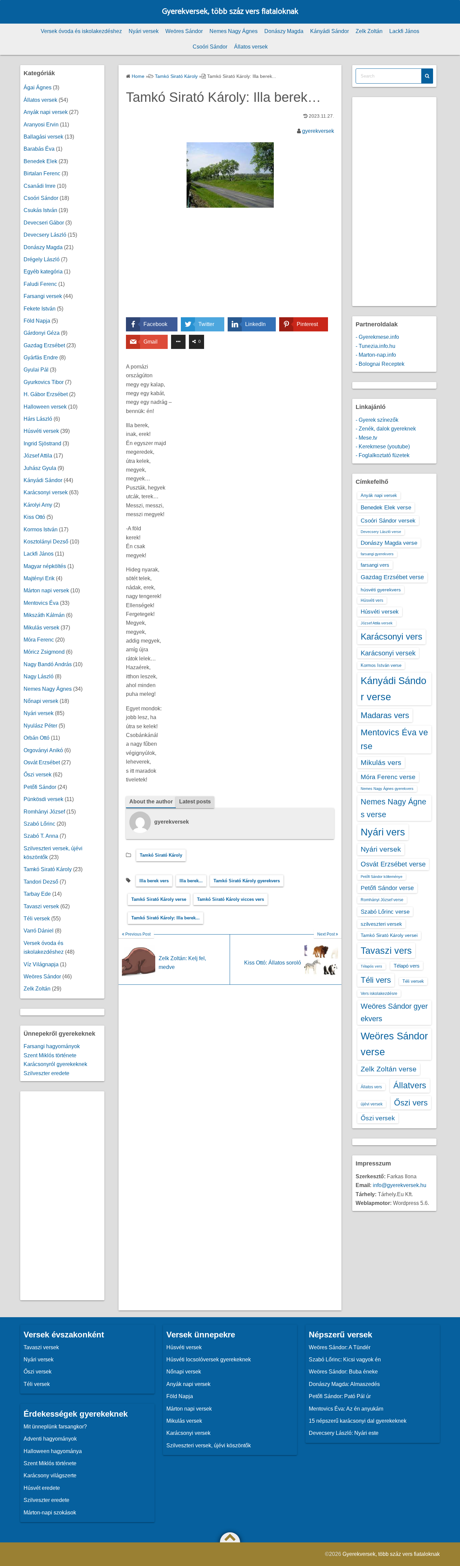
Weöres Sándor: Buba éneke (343, 1372)
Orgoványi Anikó (43, 750)
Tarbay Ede (37, 894)
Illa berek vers (154, 880)
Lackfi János (404, 31)
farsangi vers (375, 565)
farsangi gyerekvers (377, 554)
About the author (151, 801)
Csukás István (40, 210)
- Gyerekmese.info (377, 337)
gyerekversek (318, 131)
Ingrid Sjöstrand (42, 443)
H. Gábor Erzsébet (46, 394)
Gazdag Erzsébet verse (392, 577)
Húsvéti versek (41, 431)
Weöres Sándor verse (394, 1044)
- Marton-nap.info (376, 355)
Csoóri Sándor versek (388, 520)
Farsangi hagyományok (52, 1046)
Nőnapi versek (41, 701)
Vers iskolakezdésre (379, 993)
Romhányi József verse (382, 899)
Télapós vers (371, 966)
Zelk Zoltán (369, 31)
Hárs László (38, 419)
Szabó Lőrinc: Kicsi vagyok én (345, 1359)
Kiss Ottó (34, 517)
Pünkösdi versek (43, 799)
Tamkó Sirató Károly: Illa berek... (165, 917)
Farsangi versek (43, 296)
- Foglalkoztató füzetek (382, 455)
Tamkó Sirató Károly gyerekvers (246, 880)
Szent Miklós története (50, 1055)
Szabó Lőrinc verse (385, 911)
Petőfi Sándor (40, 787)
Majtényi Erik (39, 578)
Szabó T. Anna (41, 836)
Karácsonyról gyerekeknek (55, 1064)
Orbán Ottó (37, 738)
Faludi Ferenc (40, 284)
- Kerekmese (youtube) (383, 446)
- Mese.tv (366, 438)
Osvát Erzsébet (42, 762)
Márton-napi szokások (50, 1512)
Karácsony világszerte (50, 1475)
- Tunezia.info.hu (375, 346)
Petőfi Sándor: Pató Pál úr (340, 1396)
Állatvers (409, 1085)
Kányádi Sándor (329, 31)
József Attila (38, 456)
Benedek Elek (40, 161)
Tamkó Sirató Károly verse (158, 899)
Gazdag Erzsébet (44, 345)
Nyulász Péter (40, 726)
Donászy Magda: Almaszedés (344, 1384)
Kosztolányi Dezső (46, 541)
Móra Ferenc (39, 640)
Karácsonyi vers (391, 636)
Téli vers (376, 979)
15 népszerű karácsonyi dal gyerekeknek (357, 1421)
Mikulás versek (41, 627)
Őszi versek (38, 774)
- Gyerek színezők (377, 420)
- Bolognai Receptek (380, 364)
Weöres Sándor (184, 31)
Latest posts (195, 801)
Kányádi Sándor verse (393, 688)
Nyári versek (144, 31)
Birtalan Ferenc (42, 173)
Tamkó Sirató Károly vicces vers (230, 899)
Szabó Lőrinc (39, 824)
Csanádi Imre (40, 186)
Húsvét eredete (42, 1488)
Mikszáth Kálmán (44, 615)
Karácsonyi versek (46, 492)
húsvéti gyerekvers (381, 589)
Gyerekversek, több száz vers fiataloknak (230, 11)
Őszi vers (411, 1102)
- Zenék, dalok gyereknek (386, 429)
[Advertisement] (230, 267)
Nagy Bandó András (48, 664)
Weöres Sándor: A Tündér (339, 1347)
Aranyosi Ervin (41, 124)
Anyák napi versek (46, 112)
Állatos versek (251, 47)
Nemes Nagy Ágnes (233, 31)
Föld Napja (37, 321)
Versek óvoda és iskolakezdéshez (81, 31)
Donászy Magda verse (389, 543)
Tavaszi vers (386, 950)
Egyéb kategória (43, 271)
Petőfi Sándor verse (387, 888)
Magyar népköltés (45, 566)
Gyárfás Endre (41, 357)
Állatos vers (371, 1087)
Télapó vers (407, 966)
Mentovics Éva (41, 603)
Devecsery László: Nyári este (344, 1433)
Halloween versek (45, 407)
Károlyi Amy (38, 505)
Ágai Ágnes (38, 87)
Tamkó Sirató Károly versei (389, 935)
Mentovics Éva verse (394, 739)
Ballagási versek (43, 137)
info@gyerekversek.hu (399, 1185)
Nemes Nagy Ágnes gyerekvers (387, 789)
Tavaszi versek (41, 906)
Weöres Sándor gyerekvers (394, 1012)
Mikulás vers (381, 762)
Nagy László (39, 676)
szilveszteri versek (381, 924)
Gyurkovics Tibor (44, 382)
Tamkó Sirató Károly (161, 855)
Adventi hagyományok (50, 1439)
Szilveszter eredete (46, 1073)
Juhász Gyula (40, 468)
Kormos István (41, 529)
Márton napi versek (46, 590)
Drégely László (42, 259)
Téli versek (37, 918)
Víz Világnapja (41, 964)
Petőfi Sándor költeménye (381, 877)
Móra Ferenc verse (388, 776)
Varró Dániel (39, 931)
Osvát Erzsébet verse (393, 864)
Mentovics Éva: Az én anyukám (346, 1409)
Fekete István (40, 309)
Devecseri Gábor (44, 223)
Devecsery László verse (381, 532)
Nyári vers (383, 832)
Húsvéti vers (372, 600)
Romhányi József (44, 812)
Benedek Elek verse (386, 507)
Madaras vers (385, 715)
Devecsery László (45, 235)
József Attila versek (377, 623)
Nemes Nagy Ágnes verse (393, 808)
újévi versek (372, 1104)
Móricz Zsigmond (44, 652)
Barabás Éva (39, 149)
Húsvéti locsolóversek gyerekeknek (208, 1359)
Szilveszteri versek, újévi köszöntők (208, 1445)
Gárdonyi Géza (42, 333)
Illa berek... (191, 880)
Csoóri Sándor (210, 47)
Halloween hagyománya (53, 1451)
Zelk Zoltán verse (389, 1069)
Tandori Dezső (41, 882)
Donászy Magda (283, 31)
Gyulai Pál (36, 370)
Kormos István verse (381, 665)
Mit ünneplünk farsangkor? (55, 1426)
